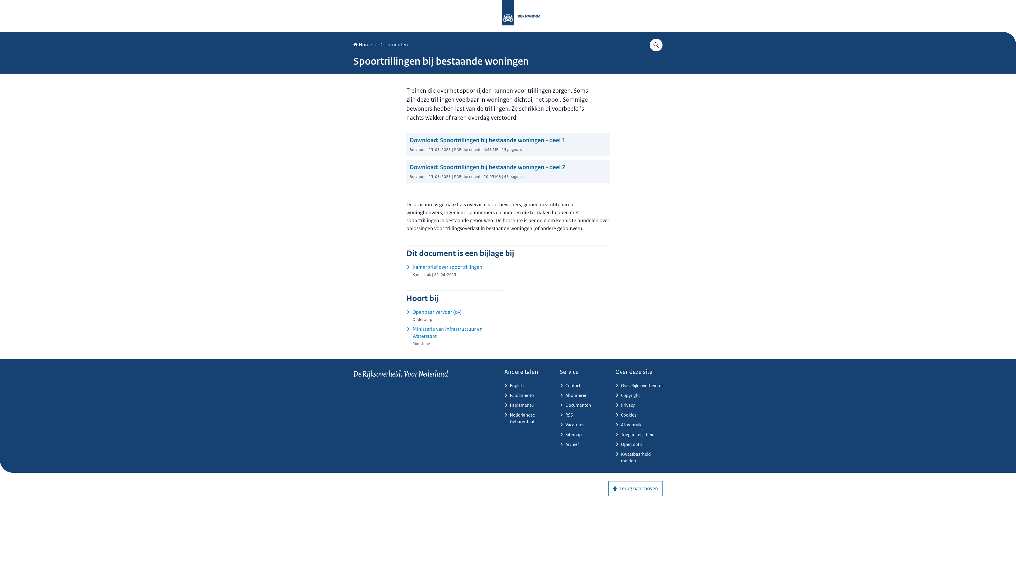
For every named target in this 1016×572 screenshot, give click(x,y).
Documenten (393, 45)
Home (365, 45)
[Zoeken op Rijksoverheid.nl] (656, 45)
